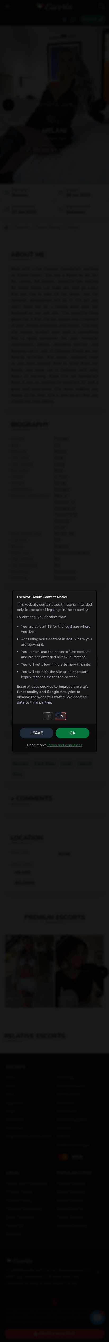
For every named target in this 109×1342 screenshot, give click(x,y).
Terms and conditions (64, 744)
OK (72, 733)
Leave (36, 733)
